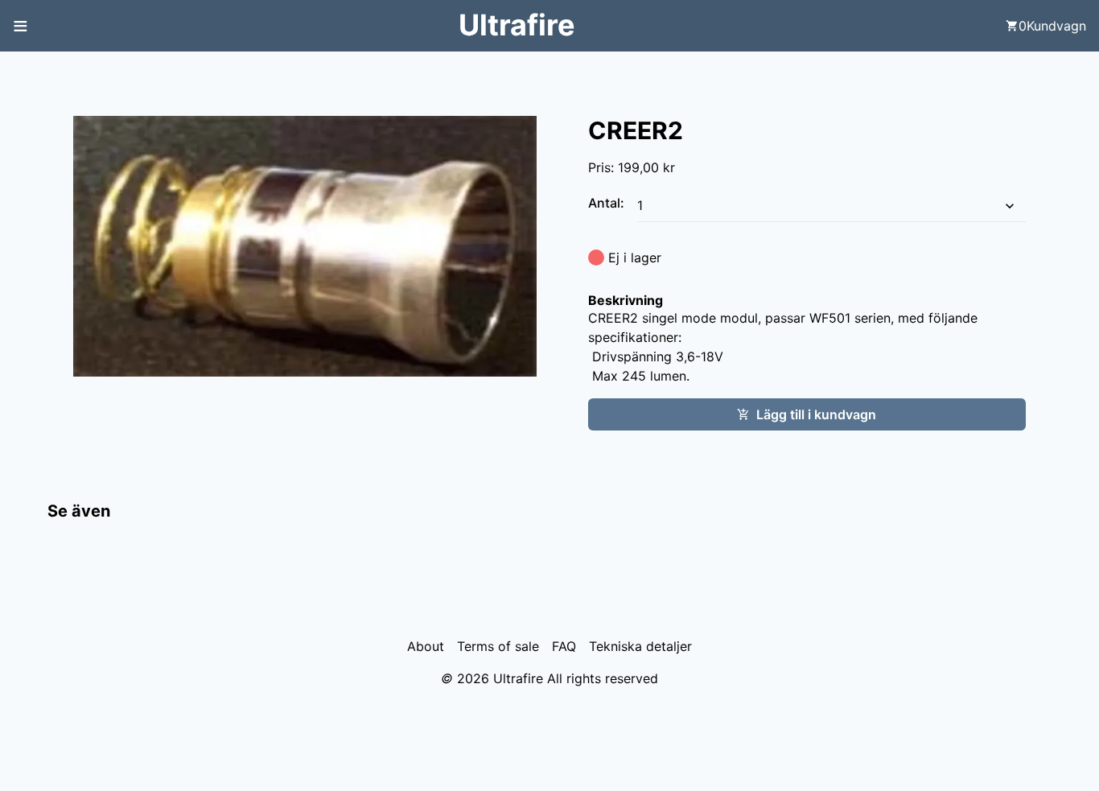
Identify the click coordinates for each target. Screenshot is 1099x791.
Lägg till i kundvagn (816, 414)
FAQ (564, 646)
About (425, 646)
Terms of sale (498, 646)
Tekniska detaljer (640, 646)
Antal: (608, 203)
